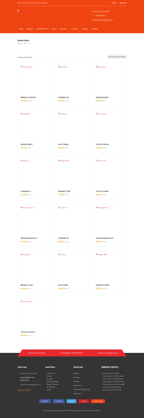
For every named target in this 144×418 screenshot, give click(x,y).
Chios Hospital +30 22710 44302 (113, 382)
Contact (63, 29)
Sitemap (76, 381)
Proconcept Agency (94, 411)
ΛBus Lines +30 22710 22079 (111, 390)
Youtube (84, 401)
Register (123, 3)
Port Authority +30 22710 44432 (113, 376)
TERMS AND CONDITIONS (81, 389)
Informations (42, 29)
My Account (77, 385)
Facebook (45, 401)
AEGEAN (49, 376)
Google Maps (97, 401)
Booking (76, 373)
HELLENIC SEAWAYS (53, 384)
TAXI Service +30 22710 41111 (111, 387)
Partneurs (76, 377)
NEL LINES (49, 379)
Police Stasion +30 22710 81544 (112, 379)
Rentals (30, 29)
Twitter (71, 401)
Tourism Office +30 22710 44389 (113, 384)
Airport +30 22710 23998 (110, 373)
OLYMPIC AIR (51, 373)
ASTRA (49, 390)
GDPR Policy (77, 394)
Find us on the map (24, 390)
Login (114, 3)
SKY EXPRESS (51, 387)
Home (21, 29)
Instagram (58, 401)
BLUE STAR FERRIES (52, 382)
